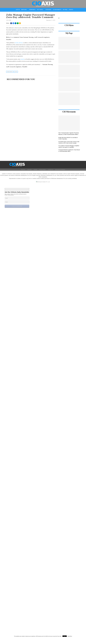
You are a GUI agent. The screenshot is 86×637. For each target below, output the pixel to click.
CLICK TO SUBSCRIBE (17, 206)
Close (64, 636)
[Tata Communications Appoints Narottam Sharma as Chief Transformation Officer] (69, 123)
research (22, 59)
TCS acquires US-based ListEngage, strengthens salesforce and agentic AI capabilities (68, 146)
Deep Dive (24, 9)
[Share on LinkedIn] (16, 23)
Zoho (16, 71)
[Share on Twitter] (13, 23)
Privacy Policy (42, 169)
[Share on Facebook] (11, 23)
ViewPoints (32, 9)
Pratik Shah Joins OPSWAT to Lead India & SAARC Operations (68, 138)
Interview (48, 9)
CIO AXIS (8, 20)
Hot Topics (40, 9)
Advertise (29, 169)
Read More (70, 636)
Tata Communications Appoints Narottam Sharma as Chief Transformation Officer (68, 133)
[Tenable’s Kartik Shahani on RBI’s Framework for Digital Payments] (69, 57)
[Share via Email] (20, 23)
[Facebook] (70, 164)
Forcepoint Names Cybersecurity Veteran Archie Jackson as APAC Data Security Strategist (68, 142)
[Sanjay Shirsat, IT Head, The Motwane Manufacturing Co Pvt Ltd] (69, 43)
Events (71, 9)
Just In (18, 9)
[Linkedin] (76, 164)
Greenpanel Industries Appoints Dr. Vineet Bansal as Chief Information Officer (69, 150)
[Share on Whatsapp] (18, 23)
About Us (23, 169)
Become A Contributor (60, 169)
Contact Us (50, 169)
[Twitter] (73, 164)
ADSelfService (10, 71)
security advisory (19, 42)
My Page (65, 9)
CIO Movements (57, 9)
